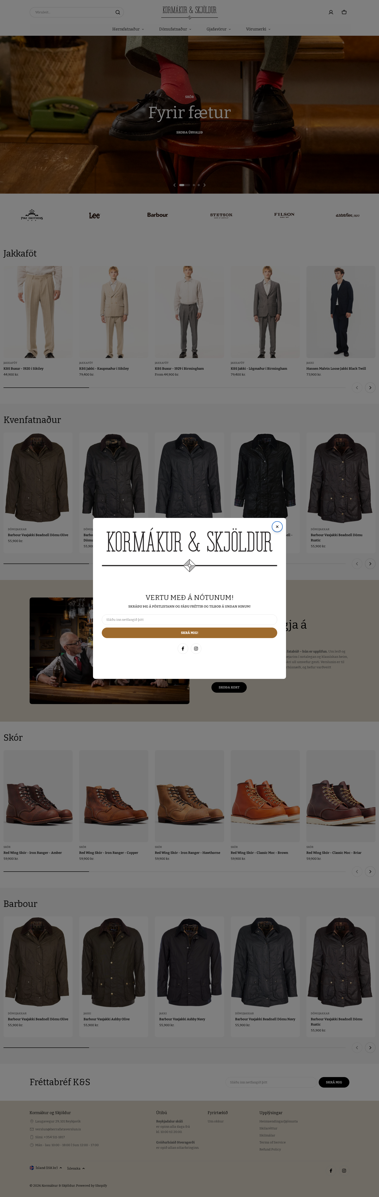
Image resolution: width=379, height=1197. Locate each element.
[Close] (371, 1098)
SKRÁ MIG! (317, 1172)
